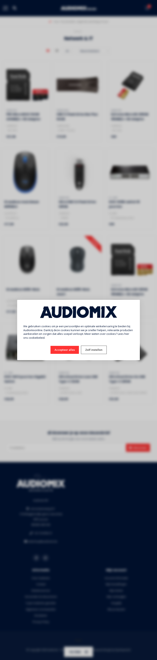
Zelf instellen (93, 350)
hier (126, 334)
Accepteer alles (65, 350)
